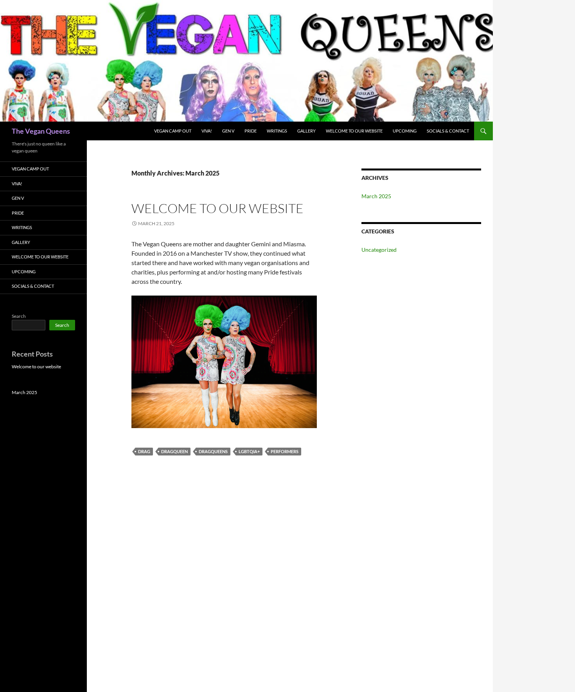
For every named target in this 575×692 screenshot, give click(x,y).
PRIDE (250, 130)
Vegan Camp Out (172, 130)
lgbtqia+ (249, 451)
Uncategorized (379, 249)
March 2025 (376, 196)
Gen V (228, 130)
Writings (277, 130)
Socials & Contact (448, 130)
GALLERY (306, 130)
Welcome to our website (354, 130)
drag (144, 451)
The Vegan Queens (41, 131)
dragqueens (213, 451)
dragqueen (174, 451)
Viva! (206, 130)
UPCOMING (405, 130)
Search (19, 316)
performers (284, 451)
